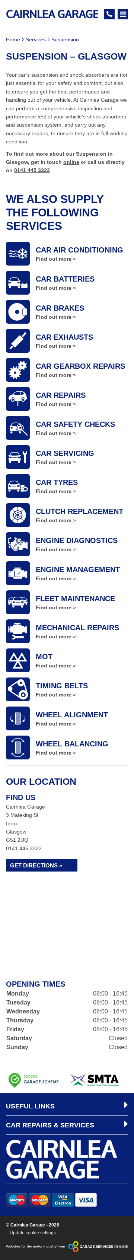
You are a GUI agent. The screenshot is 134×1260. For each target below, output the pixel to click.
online (71, 162)
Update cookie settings (33, 1232)
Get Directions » (36, 865)
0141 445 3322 (32, 170)
